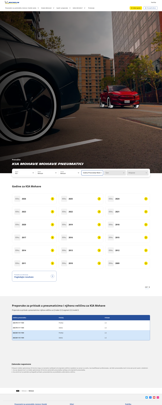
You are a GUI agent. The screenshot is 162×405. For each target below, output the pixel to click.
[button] (33, 172)
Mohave (24, 391)
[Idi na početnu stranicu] (12, 2)
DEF (146, 287)
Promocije (91, 8)
